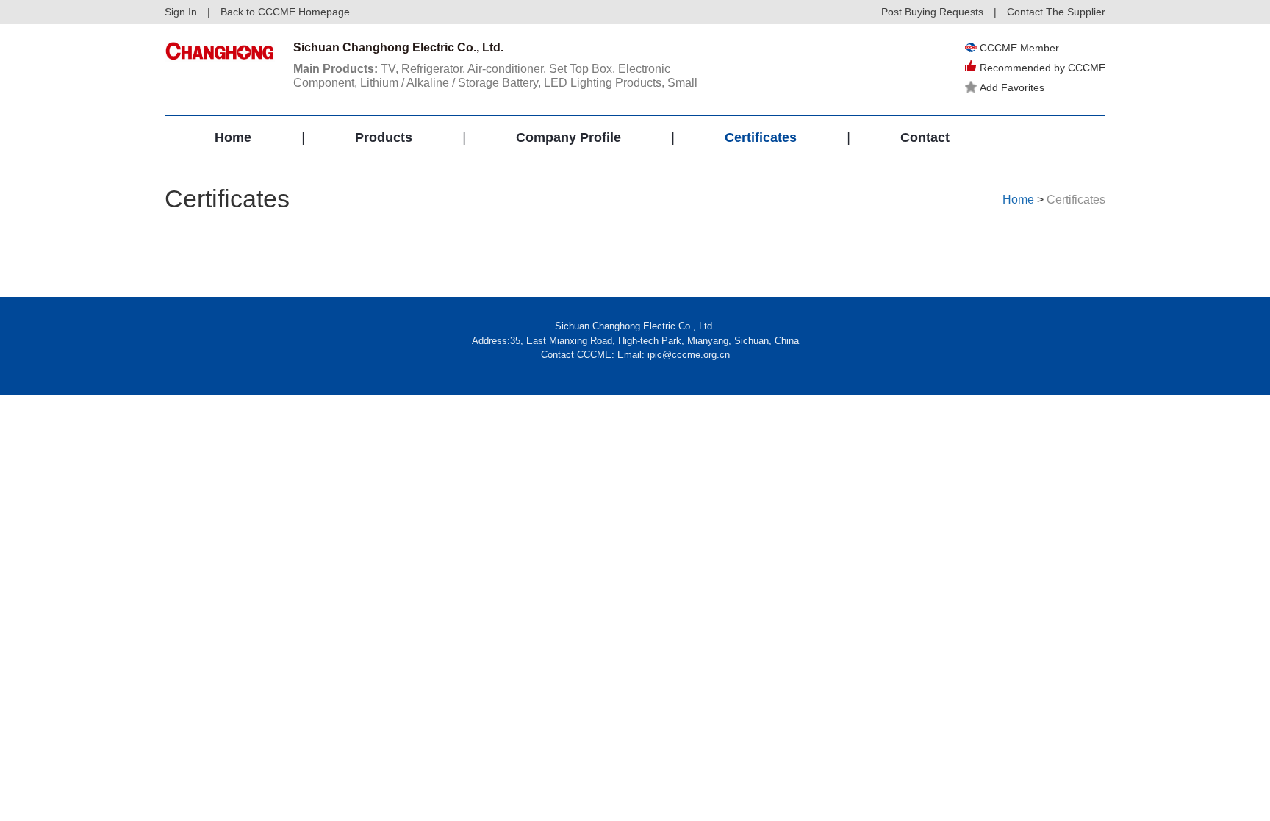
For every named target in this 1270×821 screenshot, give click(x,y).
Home (233, 137)
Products (383, 137)
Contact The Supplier (1056, 12)
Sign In (181, 12)
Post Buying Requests (932, 12)
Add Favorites (1012, 87)
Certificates (761, 137)
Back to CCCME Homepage (285, 12)
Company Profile (568, 137)
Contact (925, 137)
